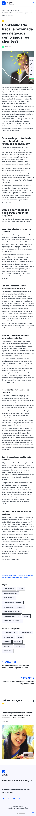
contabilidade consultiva (13, 607)
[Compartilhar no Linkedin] (31, 74)
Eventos (7, 642)
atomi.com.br (22, 813)
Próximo (28, 677)
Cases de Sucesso (10, 632)
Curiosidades (8, 637)
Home (4, 10)
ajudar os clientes (10, 593)
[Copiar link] (31, 64)
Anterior (10, 661)
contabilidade (9, 598)
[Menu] (33, 3)
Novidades (7, 646)
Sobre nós (6, 780)
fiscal (26, 616)
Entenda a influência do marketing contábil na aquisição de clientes (15, 667)
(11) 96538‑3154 (8, 793)
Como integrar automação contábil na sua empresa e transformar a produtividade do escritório (17, 715)
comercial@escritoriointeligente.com (16, 790)
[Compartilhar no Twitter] (31, 71)
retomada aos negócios (12, 621)
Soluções (19, 646)
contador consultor (11, 616)
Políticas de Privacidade (22, 808)
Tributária (8, 651)
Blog (8, 10)
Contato (18, 780)
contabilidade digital (12, 612)
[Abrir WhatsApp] (4, 811)
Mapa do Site (11, 808)
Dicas (21, 588)
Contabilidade (15, 10)
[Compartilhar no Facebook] (31, 68)
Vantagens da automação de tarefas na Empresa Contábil (18, 683)
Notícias (17, 642)
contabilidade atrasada (13, 602)
